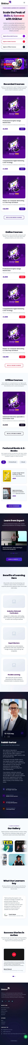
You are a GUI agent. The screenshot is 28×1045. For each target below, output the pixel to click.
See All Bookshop (14, 506)
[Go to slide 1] (12, 976)
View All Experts (13, 559)
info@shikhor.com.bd (7, 1029)
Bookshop (3, 1012)
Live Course (3, 1009)
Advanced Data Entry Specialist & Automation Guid (13, 417)
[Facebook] (2, 1001)
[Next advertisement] (26, 64)
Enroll (22, 129)
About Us (3, 1014)
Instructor (3, 1022)
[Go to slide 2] (15, 976)
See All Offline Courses (14, 433)
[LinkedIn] (9, 1001)
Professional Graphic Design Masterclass (12, 121)
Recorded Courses (5, 1007)
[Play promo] (14, 64)
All (3, 462)
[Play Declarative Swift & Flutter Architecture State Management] (14, 538)
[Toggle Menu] (24, 2)
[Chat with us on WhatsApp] (25, 1036)
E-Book (23, 462)
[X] (5, 1001)
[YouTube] (12, 1001)
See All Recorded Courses (14, 217)
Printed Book (12, 462)
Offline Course (4, 1011)
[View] (15, 846)
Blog (2, 1020)
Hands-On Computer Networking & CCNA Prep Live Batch (13, 201)
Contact (3, 1023)
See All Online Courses (14, 365)
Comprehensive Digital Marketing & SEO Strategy (13, 161)
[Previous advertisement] (2, 64)
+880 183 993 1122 (6, 1031)
